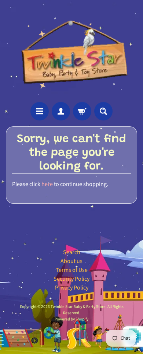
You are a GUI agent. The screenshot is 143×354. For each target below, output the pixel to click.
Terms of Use (72, 270)
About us (71, 261)
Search (71, 252)
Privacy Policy (71, 288)
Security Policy (71, 279)
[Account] (61, 111)
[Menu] (39, 111)
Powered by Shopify (71, 319)
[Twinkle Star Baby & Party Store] (71, 51)
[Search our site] (103, 111)
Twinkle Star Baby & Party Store (78, 306)
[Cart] (82, 111)
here (47, 184)
